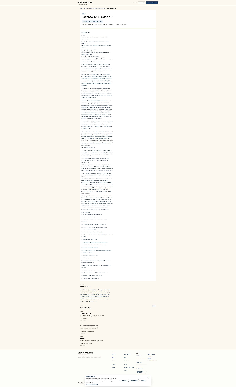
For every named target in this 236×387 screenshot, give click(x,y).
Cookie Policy (138, 362)
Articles (86, 8)
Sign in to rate (123, 24)
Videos (113, 367)
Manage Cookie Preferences (140, 372)
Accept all (124, 380)
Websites (126, 357)
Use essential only (134, 380)
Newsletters (126, 361)
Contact (125, 370)
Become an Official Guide (129, 367)
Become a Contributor (152, 361)
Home (81, 8)
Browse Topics (141, 2)
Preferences (142, 380)
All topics (114, 354)
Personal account (151, 354)
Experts (113, 357)
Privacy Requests (139, 368)
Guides (113, 361)
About (132, 2)
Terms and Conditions (140, 359)
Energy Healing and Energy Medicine (97, 8)
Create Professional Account (152, 357)
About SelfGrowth (127, 354)
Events (125, 364)
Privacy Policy (138, 355)
